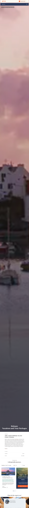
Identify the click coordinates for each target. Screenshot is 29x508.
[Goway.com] (4, 1)
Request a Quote (23, 1)
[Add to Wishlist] (14, 468)
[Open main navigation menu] (27, 1)
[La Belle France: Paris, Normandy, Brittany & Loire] (8, 478)
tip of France (16, 439)
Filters (24, 465)
